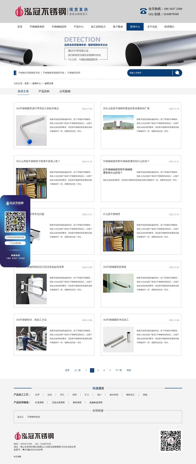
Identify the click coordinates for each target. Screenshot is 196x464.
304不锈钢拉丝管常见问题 (30, 214)
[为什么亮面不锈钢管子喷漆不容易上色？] (31, 183)
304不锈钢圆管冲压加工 (116, 319)
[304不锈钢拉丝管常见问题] (31, 236)
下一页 (118, 370)
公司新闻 (64, 91)
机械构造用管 (96, 402)
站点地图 (17, 456)
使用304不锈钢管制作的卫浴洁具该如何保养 (40, 267)
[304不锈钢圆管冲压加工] (118, 340)
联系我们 (169, 26)
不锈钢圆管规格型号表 (53, 73)
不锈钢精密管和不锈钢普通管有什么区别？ (126, 161)
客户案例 (118, 26)
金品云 (20, 417)
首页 (19, 26)
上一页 (77, 370)
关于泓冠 (152, 26)
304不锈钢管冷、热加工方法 (31, 319)
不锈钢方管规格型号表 (29, 73)
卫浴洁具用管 (58, 402)
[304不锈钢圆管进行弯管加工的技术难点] (31, 130)
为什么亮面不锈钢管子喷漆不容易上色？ (38, 161)
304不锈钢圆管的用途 (114, 267)
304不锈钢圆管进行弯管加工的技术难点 (37, 108)
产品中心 (79, 26)
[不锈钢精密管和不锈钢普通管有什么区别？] (118, 171)
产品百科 (44, 91)
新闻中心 (135, 26)
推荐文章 (49, 83)
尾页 (129, 370)
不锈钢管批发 (33, 417)
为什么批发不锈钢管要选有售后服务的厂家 (126, 108)
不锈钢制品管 (59, 26)
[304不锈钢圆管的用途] (118, 283)
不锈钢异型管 (73, 73)
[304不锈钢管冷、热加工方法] (31, 339)
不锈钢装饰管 (37, 26)
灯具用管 (39, 402)
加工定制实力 (98, 26)
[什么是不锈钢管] (118, 236)
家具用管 (77, 402)
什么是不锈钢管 (111, 214)
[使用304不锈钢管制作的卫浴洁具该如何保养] (31, 289)
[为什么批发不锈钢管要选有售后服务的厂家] (118, 122)
